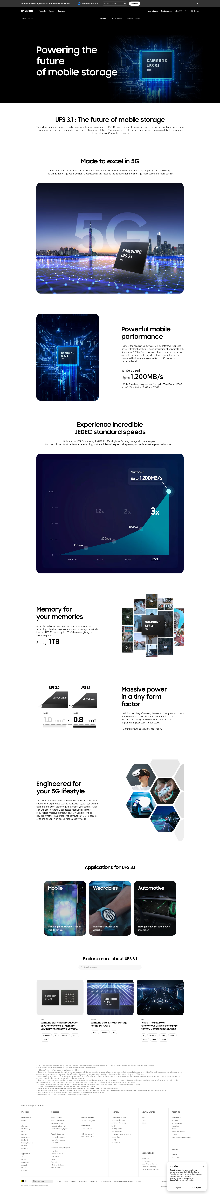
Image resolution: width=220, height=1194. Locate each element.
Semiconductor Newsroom (181, 1137)
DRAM (163, 1035)
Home (23, 1106)
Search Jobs (176, 1157)
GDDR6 (145, 1040)
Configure (177, 1187)
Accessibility (83, 1181)
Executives (175, 1126)
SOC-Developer (86, 1137)
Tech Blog (145, 1123)
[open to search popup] (186, 11)
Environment (146, 1161)
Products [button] (42, 11)
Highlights (145, 1158)
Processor (24, 1134)
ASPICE (45, 1040)
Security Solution (27, 1143)
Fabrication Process (58, 1140)
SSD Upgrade (55, 1168)
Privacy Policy (186, 1178)
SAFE (114, 1126)
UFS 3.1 (75, 1035)
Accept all (196, 1187)
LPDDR (172, 1035)
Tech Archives (116, 1137)
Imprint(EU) (93, 1181)
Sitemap (138, 1181)
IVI (55, 1035)
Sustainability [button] (166, 11)
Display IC (24, 1140)
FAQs (53, 1159)
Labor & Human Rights (149, 1164)
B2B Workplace (86, 1134)
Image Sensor (26, 1137)
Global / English (110, 3)
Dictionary (54, 1143)
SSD (22, 1123)
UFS (24, 18)
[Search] (81, 967)
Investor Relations (178, 1132)
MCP (22, 1132)
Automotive (46, 1035)
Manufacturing (117, 1131)
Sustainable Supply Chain (150, 1169)
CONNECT (115, 1143)
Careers (174, 1154)
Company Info (176, 1117)
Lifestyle (24, 1171)
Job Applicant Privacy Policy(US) (123, 1181)
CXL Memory (25, 1129)
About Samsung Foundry (120, 1117)
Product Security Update (59, 1129)
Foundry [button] (61, 11)
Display (23, 1148)
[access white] (26, 1181)
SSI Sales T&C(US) (106, 1181)
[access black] (22, 1181)
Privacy (59, 1181)
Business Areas (177, 1123)
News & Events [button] (152, 11)
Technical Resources (58, 1137)
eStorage (104, 1032)
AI (143, 1035)
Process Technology (118, 1120)
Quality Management (58, 1120)
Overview (103, 18)
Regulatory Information (59, 1126)
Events (144, 1120)
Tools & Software (57, 1154)
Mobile (23, 1168)
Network (24, 1165)
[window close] (203, 1166)
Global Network (86, 1129)
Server (23, 1159)
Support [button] (52, 11)
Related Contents (133, 18)
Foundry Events (117, 1129)
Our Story (175, 1120)
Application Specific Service (121, 1134)
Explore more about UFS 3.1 (110, 958)
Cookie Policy (174, 1180)
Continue (134, 3)
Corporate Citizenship (149, 1167)
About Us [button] (178, 11)
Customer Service (57, 1123)
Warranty (54, 1162)
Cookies (73, 1181)
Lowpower (65, 1035)
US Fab (114, 1140)
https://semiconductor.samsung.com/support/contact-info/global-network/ (63, 1094)
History (174, 1129)
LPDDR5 (163, 1040)
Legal (66, 1181)
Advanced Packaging (119, 1123)
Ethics (174, 1134)
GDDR (154, 1040)
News (143, 1117)
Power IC (24, 1146)
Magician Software (57, 1165)
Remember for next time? (90, 3)
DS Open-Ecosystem (88, 1121)
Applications (117, 18)
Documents (55, 1157)
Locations (175, 1149)
